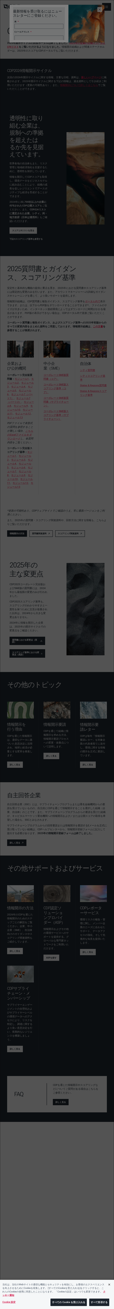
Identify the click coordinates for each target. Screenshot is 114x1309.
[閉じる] (109, 1284)
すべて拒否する (99, 1302)
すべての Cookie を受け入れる (68, 1302)
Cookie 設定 (9, 1302)
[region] (57, 1294)
